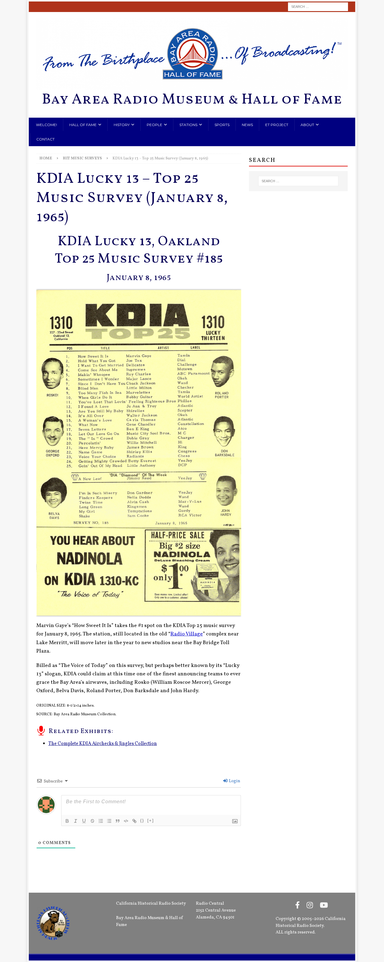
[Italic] (75, 821)
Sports (222, 124)
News (247, 124)
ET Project (276, 124)
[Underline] (84, 821)
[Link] (134, 821)
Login (234, 781)
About (307, 124)
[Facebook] (297, 906)
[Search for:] (318, 7)
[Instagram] (310, 906)
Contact (45, 139)
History (122, 124)
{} (142, 820)
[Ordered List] (101, 821)
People (154, 124)
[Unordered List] (109, 821)
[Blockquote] (117, 821)
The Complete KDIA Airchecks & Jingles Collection (102, 743)
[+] (150, 820)
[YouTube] (324, 906)
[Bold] (67, 821)
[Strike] (92, 821)
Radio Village (186, 634)
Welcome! (46, 124)
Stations (188, 124)
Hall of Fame (83, 124)
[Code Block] (126, 821)
